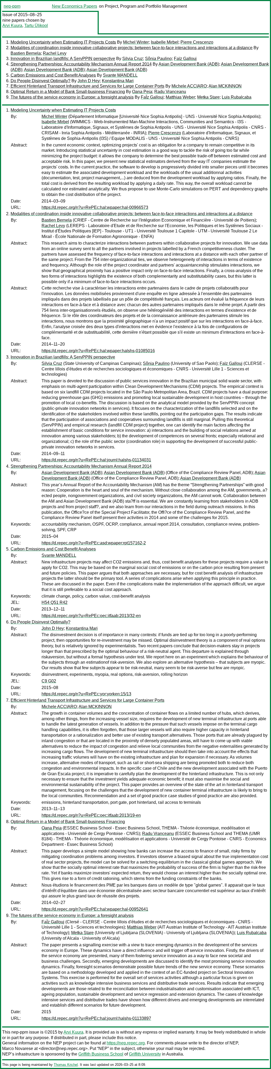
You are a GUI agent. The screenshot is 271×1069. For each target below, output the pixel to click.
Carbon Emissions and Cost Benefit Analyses (53, 75)
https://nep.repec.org (126, 1043)
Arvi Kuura (12, 25)
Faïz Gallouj (185, 58)
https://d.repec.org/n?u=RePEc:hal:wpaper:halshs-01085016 (98, 350)
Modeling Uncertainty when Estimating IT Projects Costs (63, 42)
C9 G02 (49, 681)
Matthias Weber (180, 97)
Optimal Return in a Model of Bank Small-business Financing (68, 91)
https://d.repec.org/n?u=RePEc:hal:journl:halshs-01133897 (96, 1018)
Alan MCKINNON (225, 86)
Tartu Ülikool (36, 25)
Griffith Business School (100, 1054)
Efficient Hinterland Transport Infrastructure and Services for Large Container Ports (87, 86)
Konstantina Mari (118, 81)
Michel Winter (136, 42)
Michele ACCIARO (189, 86)
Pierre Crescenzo (196, 42)
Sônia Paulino (158, 58)
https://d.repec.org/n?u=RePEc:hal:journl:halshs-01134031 (96, 460)
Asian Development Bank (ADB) (189, 64)
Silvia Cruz (132, 58)
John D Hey (89, 81)
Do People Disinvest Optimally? (40, 81)
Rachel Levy (54, 53)
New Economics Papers (74, 6)
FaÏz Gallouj (152, 97)
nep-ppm (12, 6)
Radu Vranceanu (170, 91)
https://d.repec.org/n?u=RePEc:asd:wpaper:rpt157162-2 (94, 543)
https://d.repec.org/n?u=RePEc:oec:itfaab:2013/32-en (91, 615)
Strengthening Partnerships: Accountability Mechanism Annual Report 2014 (81, 64)
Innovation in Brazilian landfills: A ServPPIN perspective (63, 58)
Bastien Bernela (26, 53)
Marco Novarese (17, 1048)
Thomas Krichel (66, 1065)
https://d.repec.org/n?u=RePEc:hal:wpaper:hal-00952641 (95, 909)
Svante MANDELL (120, 75)
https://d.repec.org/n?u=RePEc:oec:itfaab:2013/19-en (91, 815)
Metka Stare (208, 97)
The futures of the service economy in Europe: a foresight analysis (72, 97)
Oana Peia (142, 91)
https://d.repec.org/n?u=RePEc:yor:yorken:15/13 (86, 694)
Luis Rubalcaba (236, 97)
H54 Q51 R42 (54, 602)
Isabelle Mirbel (164, 42)
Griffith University (145, 1054)
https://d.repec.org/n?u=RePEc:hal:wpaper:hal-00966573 (95, 207)
